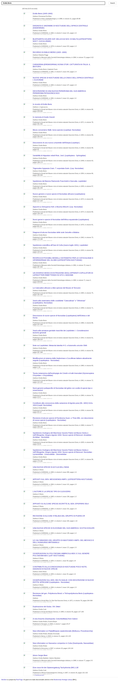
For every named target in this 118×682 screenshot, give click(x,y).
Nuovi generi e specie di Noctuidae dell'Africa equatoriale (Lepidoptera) (61, 219)
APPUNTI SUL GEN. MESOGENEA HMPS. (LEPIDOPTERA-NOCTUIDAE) (62, 479)
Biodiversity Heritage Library (63, 679)
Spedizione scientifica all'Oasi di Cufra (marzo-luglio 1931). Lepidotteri (60, 245)
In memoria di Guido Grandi (44, 117)
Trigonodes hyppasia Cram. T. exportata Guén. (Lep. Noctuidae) (58, 168)
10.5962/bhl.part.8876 (39, 675)
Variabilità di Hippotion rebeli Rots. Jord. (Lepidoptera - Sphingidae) (59, 155)
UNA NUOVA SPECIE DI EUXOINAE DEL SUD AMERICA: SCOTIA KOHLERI (63, 528)
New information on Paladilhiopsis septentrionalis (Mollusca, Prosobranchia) (63, 631)
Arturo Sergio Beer (40, 655)
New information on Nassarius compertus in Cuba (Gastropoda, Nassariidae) (63, 643)
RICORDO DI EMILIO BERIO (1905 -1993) (50, 52)
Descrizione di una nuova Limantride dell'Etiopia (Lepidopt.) (56, 143)
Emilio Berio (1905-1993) (42, 14)
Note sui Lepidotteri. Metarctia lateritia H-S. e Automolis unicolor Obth (60, 345)
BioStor (3, 679)
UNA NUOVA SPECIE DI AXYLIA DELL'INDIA (51, 467)
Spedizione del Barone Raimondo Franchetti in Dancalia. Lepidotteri (59, 181)
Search (112, 3)
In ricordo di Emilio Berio (42, 104)
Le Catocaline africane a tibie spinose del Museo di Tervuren (57, 288)
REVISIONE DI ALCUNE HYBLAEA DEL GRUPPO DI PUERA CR (59, 516)
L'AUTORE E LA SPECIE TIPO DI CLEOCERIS (52, 491)
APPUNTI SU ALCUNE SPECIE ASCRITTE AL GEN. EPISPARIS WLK (61, 504)
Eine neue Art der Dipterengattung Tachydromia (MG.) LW (55, 668)
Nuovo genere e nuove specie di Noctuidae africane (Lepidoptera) (59, 194)
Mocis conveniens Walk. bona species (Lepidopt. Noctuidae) (57, 130)
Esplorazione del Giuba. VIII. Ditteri (46, 607)
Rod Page (19, 679)
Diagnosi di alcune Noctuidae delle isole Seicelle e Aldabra (56, 232)
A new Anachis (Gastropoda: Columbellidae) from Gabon (55, 619)
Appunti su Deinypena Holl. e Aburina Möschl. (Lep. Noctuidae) (58, 207)
